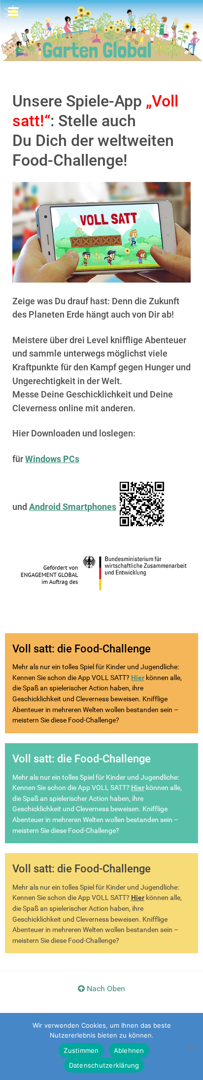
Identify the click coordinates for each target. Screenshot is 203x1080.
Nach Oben (105, 988)
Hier (137, 678)
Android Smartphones (72, 507)
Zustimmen (81, 1050)
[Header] (101, 30)
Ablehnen (129, 1050)
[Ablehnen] (191, 1046)
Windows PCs (52, 459)
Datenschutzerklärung (104, 1065)
